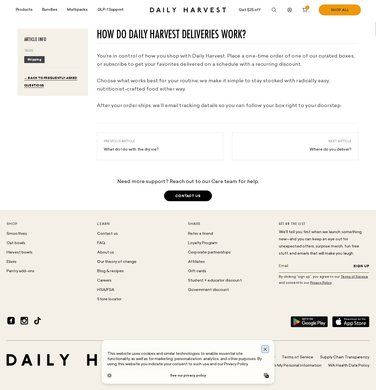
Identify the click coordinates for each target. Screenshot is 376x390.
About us (105, 252)
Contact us (107, 234)
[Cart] (305, 10)
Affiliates (196, 262)
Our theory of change (117, 262)
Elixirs (12, 262)
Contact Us (188, 195)
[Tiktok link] (37, 321)
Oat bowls (16, 243)
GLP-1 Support (110, 10)
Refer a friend (200, 234)
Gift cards (197, 271)
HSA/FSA (105, 290)
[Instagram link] (24, 321)
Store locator (109, 299)
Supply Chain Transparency (345, 357)
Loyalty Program (202, 243)
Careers (104, 281)
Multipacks (77, 10)
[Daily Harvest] (188, 9)
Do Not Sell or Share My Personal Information (280, 366)
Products (24, 10)
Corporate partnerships (209, 252)
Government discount (208, 290)
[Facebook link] (11, 321)
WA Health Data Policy (348, 366)
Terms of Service (297, 357)
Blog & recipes (110, 271)
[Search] (274, 10)
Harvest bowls (19, 252)
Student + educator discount (215, 281)
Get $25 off (249, 10)
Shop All (340, 10)
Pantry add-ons (20, 271)
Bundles (49, 10)
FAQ (101, 243)
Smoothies (17, 234)
